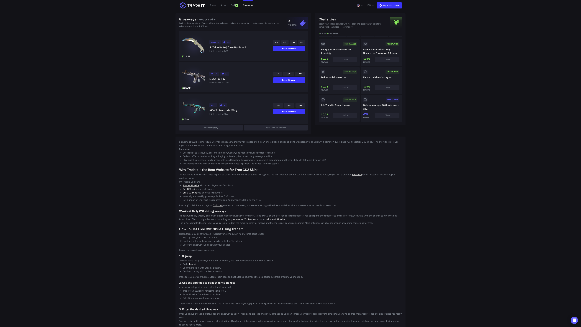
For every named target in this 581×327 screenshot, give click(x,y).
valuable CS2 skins (275, 219)
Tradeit (192, 264)
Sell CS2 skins (190, 192)
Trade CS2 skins (191, 185)
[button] (574, 320)
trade (213, 5)
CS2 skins (218, 205)
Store (223, 5)
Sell (233, 5)
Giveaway (248, 5)
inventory (357, 174)
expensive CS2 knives (244, 219)
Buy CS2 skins (190, 189)
